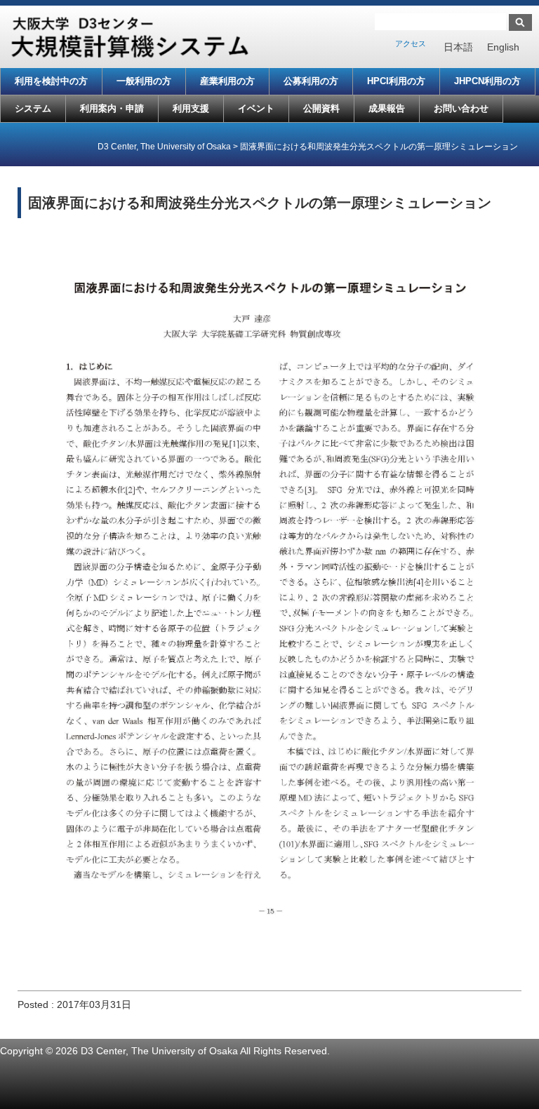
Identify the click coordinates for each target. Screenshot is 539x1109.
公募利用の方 (311, 81)
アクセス (410, 43)
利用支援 (191, 108)
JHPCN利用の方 (487, 81)
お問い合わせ (461, 108)
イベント (256, 108)
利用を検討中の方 (51, 81)
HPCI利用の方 (396, 81)
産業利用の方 (227, 81)
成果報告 (386, 108)
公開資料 (321, 108)
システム (33, 108)
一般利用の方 (144, 81)
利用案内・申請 (112, 108)
